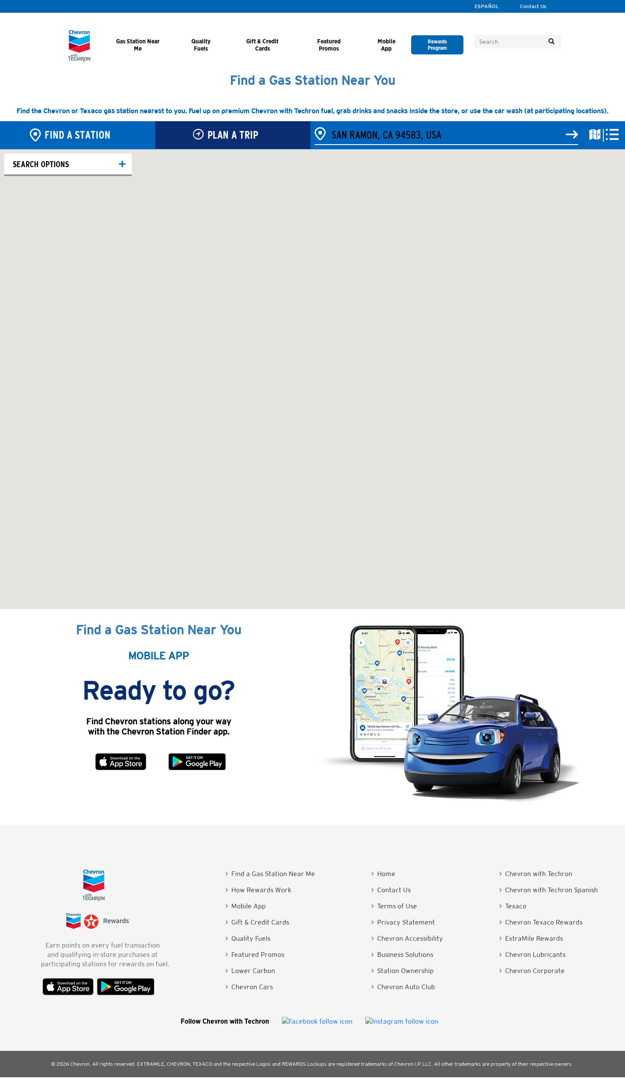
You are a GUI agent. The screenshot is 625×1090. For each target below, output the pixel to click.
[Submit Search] (551, 41)
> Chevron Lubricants (532, 955)
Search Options (41, 164)
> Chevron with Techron (535, 874)
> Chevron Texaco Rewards (540, 922)
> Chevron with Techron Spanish (548, 890)
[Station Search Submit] (572, 134)
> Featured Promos (254, 955)
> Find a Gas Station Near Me (270, 874)
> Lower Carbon (250, 971)
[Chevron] (79, 59)
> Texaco (512, 906)
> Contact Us (391, 890)
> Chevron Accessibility (407, 938)
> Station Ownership (402, 971)
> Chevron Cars (249, 987)
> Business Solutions (402, 955)
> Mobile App (245, 906)
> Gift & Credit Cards (257, 922)
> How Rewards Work (258, 890)
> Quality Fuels (247, 938)
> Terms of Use (394, 906)
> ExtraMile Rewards (531, 938)
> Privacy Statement (403, 922)
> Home (383, 874)
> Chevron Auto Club (403, 987)
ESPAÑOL (486, 6)
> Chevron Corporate (532, 971)
